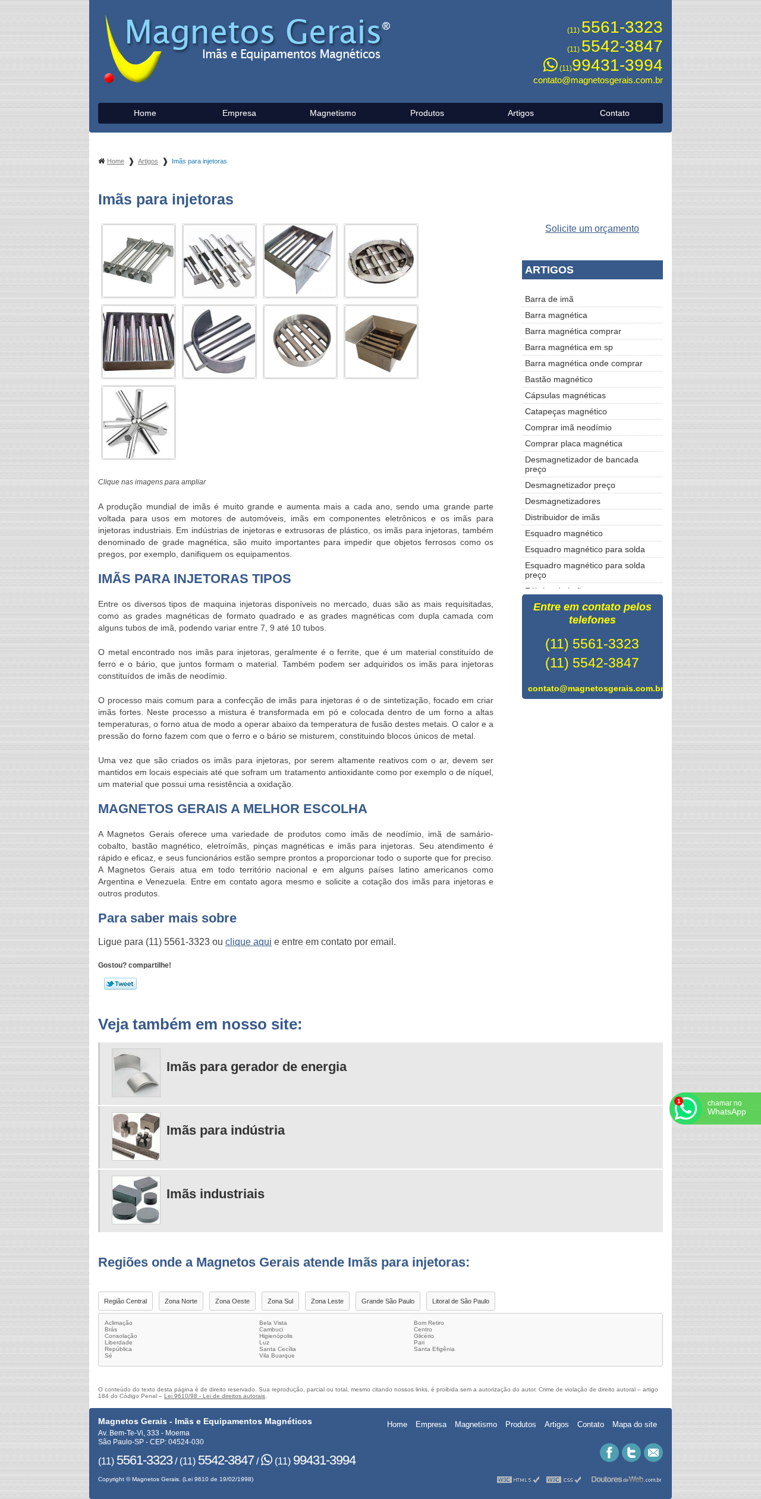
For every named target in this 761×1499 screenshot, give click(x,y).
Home (145, 113)
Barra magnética (556, 315)
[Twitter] (631, 1452)
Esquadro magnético (564, 533)
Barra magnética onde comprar (584, 363)
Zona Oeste (232, 1301)
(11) (615, 30)
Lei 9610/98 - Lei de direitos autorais (214, 1396)
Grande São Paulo (387, 1301)
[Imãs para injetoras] (138, 260)
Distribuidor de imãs (562, 517)
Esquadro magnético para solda (585, 549)
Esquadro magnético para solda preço (585, 570)
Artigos (521, 113)
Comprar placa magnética (573, 443)
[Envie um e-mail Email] (653, 1452)
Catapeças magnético (566, 411)
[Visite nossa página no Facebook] (609, 1452)
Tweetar (120, 984)
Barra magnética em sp (569, 347)
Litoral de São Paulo (460, 1301)
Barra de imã (549, 299)
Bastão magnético (559, 379)
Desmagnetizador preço (570, 485)
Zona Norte (181, 1301)
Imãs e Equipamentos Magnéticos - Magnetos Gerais (248, 49)
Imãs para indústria (225, 1130)
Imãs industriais (215, 1193)
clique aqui (248, 942)
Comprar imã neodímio (568, 427)
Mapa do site (634, 1424)
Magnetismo (333, 113)
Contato (615, 113)
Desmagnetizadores (562, 501)
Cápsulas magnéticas (565, 395)
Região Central (125, 1301)
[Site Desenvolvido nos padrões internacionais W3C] (563, 1479)
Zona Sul (280, 1301)
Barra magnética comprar (573, 331)
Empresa (239, 113)
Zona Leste (327, 1301)
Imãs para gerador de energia (256, 1066)
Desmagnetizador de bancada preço (582, 464)
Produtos (427, 113)
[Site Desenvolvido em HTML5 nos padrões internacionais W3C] (518, 1479)
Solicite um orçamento (592, 228)
